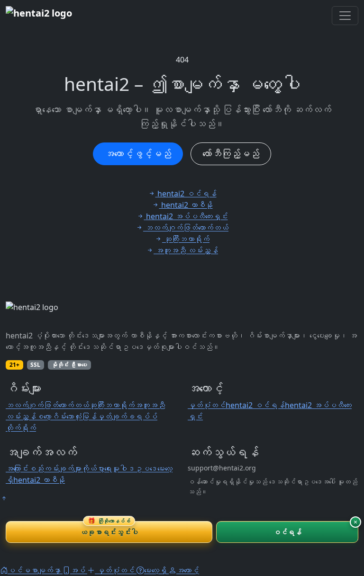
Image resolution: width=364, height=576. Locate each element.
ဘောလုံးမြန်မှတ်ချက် (96, 416)
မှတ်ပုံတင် (207, 405)
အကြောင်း (17, 468)
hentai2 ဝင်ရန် (255, 405)
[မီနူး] (345, 15)
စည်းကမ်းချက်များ (55, 468)
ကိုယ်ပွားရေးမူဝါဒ (108, 468)
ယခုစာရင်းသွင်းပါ (109, 529)
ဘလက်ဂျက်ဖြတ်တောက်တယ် (47, 405)
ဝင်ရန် (287, 532)
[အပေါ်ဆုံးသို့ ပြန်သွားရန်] (4, 498)
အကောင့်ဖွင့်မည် (138, 153)
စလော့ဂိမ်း (51, 416)
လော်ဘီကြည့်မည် (230, 153)
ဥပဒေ (146, 468)
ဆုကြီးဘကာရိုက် (112, 405)
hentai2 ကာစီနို (39, 480)
